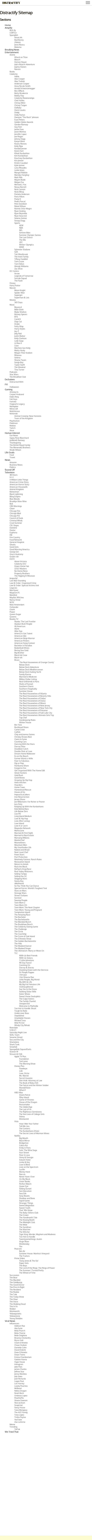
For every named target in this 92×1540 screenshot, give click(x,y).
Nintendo (14, 413)
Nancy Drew (15, 600)
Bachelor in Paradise (23, 645)
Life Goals (9, 452)
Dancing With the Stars (24, 744)
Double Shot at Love (23, 751)
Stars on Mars (20, 890)
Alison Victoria (20, 561)
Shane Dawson (20, 1400)
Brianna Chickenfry (22, 1338)
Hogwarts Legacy (17, 404)
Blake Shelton (20, 312)
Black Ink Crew (20, 655)
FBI (11, 535)
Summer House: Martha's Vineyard (34, 1253)
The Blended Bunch (22, 922)
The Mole (23, 1224)
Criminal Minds (16, 520)
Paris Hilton (19, 196)
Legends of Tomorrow (23, 276)
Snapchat (18, 1405)
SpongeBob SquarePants (20, 1049)
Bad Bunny (19, 40)
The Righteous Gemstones (30, 1112)
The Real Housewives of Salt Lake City (35, 713)
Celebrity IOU (20, 564)
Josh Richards (20, 1379)
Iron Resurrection (21, 797)
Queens (13, 616)
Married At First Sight (23, 833)
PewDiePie (19, 1398)
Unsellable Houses (22, 1018)
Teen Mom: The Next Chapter (27, 907)
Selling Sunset (25, 1188)
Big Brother (19, 653)
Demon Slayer (20, 62)
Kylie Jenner (19, 165)
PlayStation (15, 421)
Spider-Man (19, 293)
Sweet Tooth (24, 1208)
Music (12, 305)
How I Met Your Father (29, 1124)
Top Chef (23, 717)
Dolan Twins (19, 1355)
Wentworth (15, 1311)
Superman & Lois (21, 297)
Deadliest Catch (21, 749)
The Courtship (20, 934)
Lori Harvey (19, 1383)
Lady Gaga (18, 341)
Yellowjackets (15, 1313)
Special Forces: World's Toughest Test (30, 888)
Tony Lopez (19, 1415)
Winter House (25, 722)
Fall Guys (13, 399)
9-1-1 (12, 477)
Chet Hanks (19, 100)
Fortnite (13, 401)
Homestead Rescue (22, 790)
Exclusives (10, 379)
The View (14, 1299)
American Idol (20, 636)
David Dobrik (20, 1350)
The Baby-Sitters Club (28, 1212)
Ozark (12, 609)
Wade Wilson (15, 450)
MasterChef (19, 840)
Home (8, 25)
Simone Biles (24, 232)
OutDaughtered (26, 987)
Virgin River (24, 1241)
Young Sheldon (16, 1318)
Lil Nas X (18, 343)
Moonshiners (19, 842)
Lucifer (22, 1169)
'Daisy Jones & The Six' (28, 1261)
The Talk (13, 1294)
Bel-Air (22, 1251)
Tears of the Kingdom (23, 418)
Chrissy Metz (19, 103)
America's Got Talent (23, 633)
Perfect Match (25, 1184)
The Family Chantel (27, 1001)
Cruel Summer (16, 523)
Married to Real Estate (24, 835)
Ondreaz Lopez (20, 1395)
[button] (88, 3)
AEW (21, 225)
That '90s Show (25, 1210)
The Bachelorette (21, 919)
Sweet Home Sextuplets (29, 996)
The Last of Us (25, 1109)
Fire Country (15, 537)
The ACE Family (21, 1412)
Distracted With (16, 382)
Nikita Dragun (20, 1391)
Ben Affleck (19, 91)
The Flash (18, 280)
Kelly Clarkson (20, 338)
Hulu (16, 1121)
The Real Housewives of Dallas (32, 698)
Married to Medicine (28, 677)
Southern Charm (26, 686)
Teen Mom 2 (19, 902)
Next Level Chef (21, 852)
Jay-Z (16, 331)
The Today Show (17, 1297)
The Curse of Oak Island (24, 936)
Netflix (17, 1136)
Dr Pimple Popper (26, 972)
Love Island (19, 823)
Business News (16, 465)
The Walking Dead (18, 1304)
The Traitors (24, 1256)
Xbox (12, 430)
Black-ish (18, 657)
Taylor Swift (19, 365)
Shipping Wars (20, 878)
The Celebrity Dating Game (26, 926)
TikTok (17, 1429)
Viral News (10, 1321)
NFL (21, 230)
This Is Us (13, 1306)
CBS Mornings (16, 506)
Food (12, 455)
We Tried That (11, 1431)
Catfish (17, 732)
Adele (16, 76)
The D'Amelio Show (22, 939)
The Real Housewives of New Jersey (34, 705)
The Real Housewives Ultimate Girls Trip (36, 715)
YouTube (18, 1419)
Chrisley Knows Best (23, 737)
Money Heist (24, 1172)
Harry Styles (19, 329)
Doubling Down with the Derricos (33, 970)
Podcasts (13, 372)
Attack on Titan (21, 57)
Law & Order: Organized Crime (23, 583)
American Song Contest (24, 643)
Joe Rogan (18, 136)
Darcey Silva (19, 746)
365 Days (18, 302)
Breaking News (12, 49)
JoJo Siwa (18, 1376)
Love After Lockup (22, 821)
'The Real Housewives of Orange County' (36, 662)
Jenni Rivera (19, 44)
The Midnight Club (27, 1222)
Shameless (14, 1042)
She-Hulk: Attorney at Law (30, 1080)
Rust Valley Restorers (23, 871)
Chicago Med (15, 513)
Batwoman (14, 492)
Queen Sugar (15, 614)
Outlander (14, 607)
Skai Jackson (19, 1403)
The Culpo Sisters (26, 999)
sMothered (19, 883)
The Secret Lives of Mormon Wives (34, 1133)
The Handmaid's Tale (28, 1217)
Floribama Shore (21, 765)
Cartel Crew (19, 729)
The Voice (14, 1301)
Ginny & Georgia (26, 1157)
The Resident (15, 1289)
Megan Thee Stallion (23, 353)
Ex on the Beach (21, 756)
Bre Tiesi (18, 725)
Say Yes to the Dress (28, 989)
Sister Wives (24, 994)
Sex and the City (17, 1039)
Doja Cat (18, 321)
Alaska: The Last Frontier (25, 621)
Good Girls (14, 547)
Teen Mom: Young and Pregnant (28, 910)
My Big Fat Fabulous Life (29, 984)
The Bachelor (20, 917)
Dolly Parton (19, 115)
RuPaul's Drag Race (22, 869)
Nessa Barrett (20, 187)
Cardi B (17, 319)
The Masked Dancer (23, 946)
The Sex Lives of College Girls (31, 1114)
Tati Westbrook (21, 254)
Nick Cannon (19, 189)
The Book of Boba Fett (28, 1083)
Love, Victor (24, 1073)
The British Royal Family (20, 445)
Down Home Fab (21, 566)
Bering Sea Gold (21, 650)
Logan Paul (19, 1381)
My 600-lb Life (25, 982)
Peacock (18, 1249)
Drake (17, 324)
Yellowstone (15, 1316)
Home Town (19, 787)
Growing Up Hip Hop (23, 780)
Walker (13, 1309)
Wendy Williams (21, 266)
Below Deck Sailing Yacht (30, 672)
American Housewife (19, 487)
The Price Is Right (17, 1287)
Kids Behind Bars (21, 809)
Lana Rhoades (20, 168)
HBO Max (18, 1092)
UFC (21, 242)
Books (12, 71)
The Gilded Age (25, 1107)
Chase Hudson (20, 1345)
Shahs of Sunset (26, 684)
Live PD (17, 814)
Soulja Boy (18, 362)
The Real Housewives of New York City (35, 708)
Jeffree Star (19, 1371)
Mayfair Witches (17, 597)
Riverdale (14, 1027)
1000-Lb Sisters (26, 958)
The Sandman (25, 1227)
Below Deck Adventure (29, 667)
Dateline (13, 528)
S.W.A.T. (13, 1030)
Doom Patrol (24, 1095)
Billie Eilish (18, 309)
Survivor (18, 898)
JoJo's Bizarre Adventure (24, 64)
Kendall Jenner (20, 148)
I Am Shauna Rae (26, 977)
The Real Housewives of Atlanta (33, 693)
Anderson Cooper (21, 83)
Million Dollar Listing (28, 679)
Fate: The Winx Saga (28, 1150)
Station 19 (14, 1051)
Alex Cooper (19, 79)
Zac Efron (18, 268)
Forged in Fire (20, 768)
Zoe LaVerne (19, 1422)
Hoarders (18, 785)
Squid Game (24, 1200)
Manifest (13, 595)
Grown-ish (14, 556)
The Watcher (24, 1229)
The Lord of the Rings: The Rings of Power (37, 1268)
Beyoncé (18, 307)
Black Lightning (16, 494)
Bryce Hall (18, 1340)
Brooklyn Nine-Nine (18, 501)
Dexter (13, 530)
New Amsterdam (17, 604)
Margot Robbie (20, 172)
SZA (16, 252)
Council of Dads (16, 518)
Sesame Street (16, 1037)
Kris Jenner (19, 160)
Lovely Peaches (21, 1386)
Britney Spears (20, 314)
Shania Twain (20, 360)
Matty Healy (19, 350)
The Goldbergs (16, 1282)
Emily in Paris (25, 1148)
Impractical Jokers (22, 794)
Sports (17, 223)
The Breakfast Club (18, 377)
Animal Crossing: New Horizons (27, 416)
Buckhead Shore (21, 727)
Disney (12, 283)
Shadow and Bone (27, 1198)
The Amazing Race (22, 914)
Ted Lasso (23, 1061)
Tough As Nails (20, 1011)
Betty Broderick (21, 93)
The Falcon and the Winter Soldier (34, 1085)
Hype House (19, 1362)
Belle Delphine (20, 1335)
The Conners (24, 1128)
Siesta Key (18, 881)
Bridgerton (23, 1143)
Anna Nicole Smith (22, 86)
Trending (13, 1427)
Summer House (26, 691)
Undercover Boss (21, 1013)
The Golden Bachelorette (25, 941)
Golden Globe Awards (23, 122)
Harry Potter (15, 285)
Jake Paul (18, 1367)
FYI (6, 384)
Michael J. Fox (20, 184)
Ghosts (12, 544)
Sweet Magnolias (26, 1205)
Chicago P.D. (15, 516)
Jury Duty (18, 804)
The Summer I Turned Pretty (31, 1270)
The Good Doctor (17, 1285)
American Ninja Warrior (24, 638)
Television (9, 472)
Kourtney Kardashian (23, 158)
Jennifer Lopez (20, 134)
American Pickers (21, 641)
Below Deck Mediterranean (31, 669)
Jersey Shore (19, 799)
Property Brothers (22, 573)
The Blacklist (15, 1280)
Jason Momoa (20, 131)
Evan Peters (19, 119)
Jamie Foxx (19, 129)
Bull (11, 504)
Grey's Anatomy (16, 554)
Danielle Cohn (20, 1347)
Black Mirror (24, 1140)
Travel (12, 457)
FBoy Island (24, 1097)
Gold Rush (18, 775)
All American (19, 626)
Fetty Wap (18, 326)
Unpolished (19, 1015)
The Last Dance (26, 237)
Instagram (18, 1364)
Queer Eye (23, 1186)
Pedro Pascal (19, 201)
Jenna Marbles (20, 1374)
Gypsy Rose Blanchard (19, 438)
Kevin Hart (19, 151)
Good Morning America (19, 549)
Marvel (13, 288)
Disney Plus (19, 1066)
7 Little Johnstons (26, 960)
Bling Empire (15, 496)
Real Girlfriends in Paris (29, 681)
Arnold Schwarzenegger (24, 88)
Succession (14, 1275)
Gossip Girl (14, 552)
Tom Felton (19, 264)
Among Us (14, 392)
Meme (12, 1424)
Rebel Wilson (20, 206)
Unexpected (24, 1003)
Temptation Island (22, 912)
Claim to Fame (20, 739)
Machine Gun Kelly (22, 348)
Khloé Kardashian (21, 153)
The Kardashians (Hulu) (29, 1131)
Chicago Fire (15, 511)
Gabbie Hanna (20, 1359)
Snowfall (13, 1047)
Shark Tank (14, 1044)
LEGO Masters (20, 568)
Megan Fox (19, 182)
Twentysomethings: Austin (30, 1239)
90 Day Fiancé (25, 963)
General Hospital (17, 542)
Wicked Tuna (20, 1020)
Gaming (8, 389)
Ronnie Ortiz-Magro (23, 208)
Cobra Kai (23, 1145)
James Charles (20, 1369)
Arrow (17, 273)
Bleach (17, 59)
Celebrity (13, 74)
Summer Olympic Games (30, 235)
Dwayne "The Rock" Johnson (26, 117)
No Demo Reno (21, 571)
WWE (21, 247)
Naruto (17, 69)
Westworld (24, 1119)
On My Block (24, 1179)
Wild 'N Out (19, 1023)
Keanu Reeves (20, 144)
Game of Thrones (26, 1100)
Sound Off (10, 469)
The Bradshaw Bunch (23, 924)
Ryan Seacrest (20, 216)
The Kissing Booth (26, 1220)
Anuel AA (18, 37)
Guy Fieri (18, 127)
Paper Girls (24, 1263)
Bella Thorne (19, 1333)
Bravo (16, 660)
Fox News (14, 435)
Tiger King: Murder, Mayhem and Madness (37, 1234)
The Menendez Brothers (20, 447)
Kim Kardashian (21, 156)
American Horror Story (19, 484)
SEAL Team (14, 1035)
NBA (21, 228)
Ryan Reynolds (20, 213)
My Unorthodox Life (22, 847)
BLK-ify (13, 30)
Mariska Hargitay (21, 175)
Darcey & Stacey (26, 967)
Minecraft (14, 409)
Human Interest (12, 433)
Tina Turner (19, 369)
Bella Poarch (19, 1330)
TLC (16, 953)
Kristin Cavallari (21, 163)
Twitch (12, 428)
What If (22, 1090)
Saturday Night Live (18, 1032)
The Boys (23, 1265)
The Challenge (20, 929)
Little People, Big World (29, 979)
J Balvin (17, 42)
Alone (16, 628)
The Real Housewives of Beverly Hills (35, 696)
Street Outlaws (21, 895)
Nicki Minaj (19, 192)
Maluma (17, 47)
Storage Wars (20, 893)
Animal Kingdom (17, 489)
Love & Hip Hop (21, 818)
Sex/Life (22, 1193)
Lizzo (16, 345)
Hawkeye (23, 1068)
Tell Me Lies (24, 1126)
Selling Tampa (20, 874)
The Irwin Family (21, 256)
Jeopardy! (14, 578)
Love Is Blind (24, 1164)
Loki (21, 1071)
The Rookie (14, 1292)
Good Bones (19, 777)
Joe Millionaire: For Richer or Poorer (29, 802)
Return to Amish (21, 864)
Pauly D (17, 199)
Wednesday (24, 1244)
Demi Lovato (19, 110)
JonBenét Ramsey (17, 440)
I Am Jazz (23, 975)
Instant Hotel (24, 1160)
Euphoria (13, 532)
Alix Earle (18, 1328)
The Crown (24, 1215)
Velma (22, 1116)
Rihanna (17, 355)
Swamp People (20, 900)
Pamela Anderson (21, 194)
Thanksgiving (15, 442)
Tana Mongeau (20, 1410)
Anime (12, 55)
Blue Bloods (15, 499)
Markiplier (14, 406)
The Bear (13, 1277)
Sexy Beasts (24, 1196)
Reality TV (14, 619)
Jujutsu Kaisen (20, 67)
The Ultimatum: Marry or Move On (29, 951)
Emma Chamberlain (23, 1357)
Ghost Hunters (20, 773)
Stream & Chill (16, 1054)
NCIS (12, 602)
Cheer (12, 508)
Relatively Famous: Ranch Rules (28, 859)
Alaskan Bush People (23, 624)
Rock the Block (20, 866)
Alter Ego (18, 631)
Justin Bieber (19, 336)
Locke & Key (24, 1162)
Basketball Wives (21, 648)
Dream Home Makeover (24, 753)
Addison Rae (19, 1326)
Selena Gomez (20, 218)
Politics (13, 467)
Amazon (13, 462)
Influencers (14, 1323)
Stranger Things (26, 1203)
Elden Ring (14, 397)
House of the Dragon (28, 1102)
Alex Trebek (19, 81)
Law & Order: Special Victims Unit (24, 585)
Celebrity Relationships (24, 98)
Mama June (19, 830)
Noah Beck (19, 1393)
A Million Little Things (19, 479)
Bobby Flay (19, 95)
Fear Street (24, 1152)
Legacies (13, 588)
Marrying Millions (21, 838)
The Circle (18, 931)
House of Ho (19, 792)
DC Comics (14, 271)
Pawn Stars (19, 854)
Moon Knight (19, 290)
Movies (13, 300)
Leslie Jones (19, 170)
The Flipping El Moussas (24, 576)
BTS (16, 317)
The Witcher (24, 1232)
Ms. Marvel (24, 1075)
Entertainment (12, 52)
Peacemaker (24, 1104)
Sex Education (25, 1191)
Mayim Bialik (19, 180)
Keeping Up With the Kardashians (28, 806)
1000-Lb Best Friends (28, 955)
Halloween (14, 387)
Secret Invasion (25, 1078)
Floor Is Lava (24, 1155)
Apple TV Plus (20, 1056)
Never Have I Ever (27, 1176)
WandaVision (25, 1088)
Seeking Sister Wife (27, 991)
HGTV (12, 559)
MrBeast (18, 1388)
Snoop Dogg (19, 220)
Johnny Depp (19, 139)
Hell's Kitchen (20, 782)
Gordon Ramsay (21, 124)
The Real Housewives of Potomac (33, 710)
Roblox (13, 425)
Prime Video (19, 1258)
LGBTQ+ (13, 32)
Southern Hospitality (28, 689)
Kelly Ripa (18, 146)
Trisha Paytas (20, 1417)
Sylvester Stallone (22, 249)
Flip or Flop (19, 763)
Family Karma (25, 674)
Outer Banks (24, 1181)
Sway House (19, 1407)
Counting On (24, 965)
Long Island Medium (23, 816)
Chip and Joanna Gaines (24, 734)
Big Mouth (23, 1138)
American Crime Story (19, 482)
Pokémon (14, 423)
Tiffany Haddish (21, 259)
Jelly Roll (18, 333)
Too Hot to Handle (27, 1237)
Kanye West (19, 141)
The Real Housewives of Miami (32, 703)
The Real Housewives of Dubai (32, 701)
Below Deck (24, 665)
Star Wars (14, 374)
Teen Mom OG (20, 905)
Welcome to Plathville (28, 1006)
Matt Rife (18, 177)
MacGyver (14, 590)
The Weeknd (19, 367)
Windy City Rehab (22, 1025)
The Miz (22, 240)
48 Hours (13, 475)
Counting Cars (20, 741)
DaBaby (17, 107)
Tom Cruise (19, 261)
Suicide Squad (20, 278)
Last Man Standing (18, 580)
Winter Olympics (26, 244)
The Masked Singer (22, 948)
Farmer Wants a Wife (23, 758)
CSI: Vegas (14, 525)
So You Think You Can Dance (26, 886)
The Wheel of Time (27, 1273)
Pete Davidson (20, 204)
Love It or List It (21, 826)
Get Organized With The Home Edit (29, 770)
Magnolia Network (22, 828)
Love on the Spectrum (28, 1167)
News (7, 460)
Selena (17, 357)
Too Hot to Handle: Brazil (25, 1008)
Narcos (22, 1174)
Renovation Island (22, 862)
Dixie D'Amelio (20, 1352)
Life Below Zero (21, 811)
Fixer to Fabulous (21, 761)
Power (12, 612)
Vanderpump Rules (27, 720)
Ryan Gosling (20, 211)
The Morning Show (27, 1063)
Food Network (16, 540)
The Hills (18, 943)
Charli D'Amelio (21, 1342)
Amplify (8, 27)
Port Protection (20, 857)
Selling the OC (20, 876)
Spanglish (14, 35)
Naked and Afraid (21, 850)
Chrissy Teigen (20, 105)
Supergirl (18, 295)
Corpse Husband (17, 394)
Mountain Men (20, 845)
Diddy (16, 112)
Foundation (24, 1059)
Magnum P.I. (15, 592)
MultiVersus (15, 411)
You (20, 1246)
